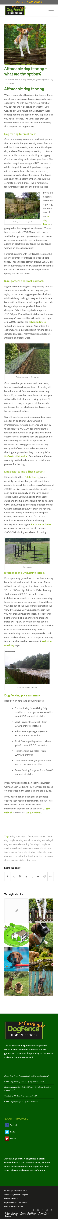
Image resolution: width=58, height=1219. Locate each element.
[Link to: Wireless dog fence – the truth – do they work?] (16, 935)
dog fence (13, 840)
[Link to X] (38, 1210)
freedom (48, 856)
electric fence (17, 852)
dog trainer (28, 848)
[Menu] (50, 11)
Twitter (12, 1132)
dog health (17, 848)
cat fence (28, 836)
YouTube (13, 1139)
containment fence (43, 836)
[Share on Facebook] (7, 876)
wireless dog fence (27, 860)
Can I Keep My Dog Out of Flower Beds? (21, 1101)
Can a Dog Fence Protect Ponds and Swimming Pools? (26, 1076)
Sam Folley (9, 83)
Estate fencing (32, 477)
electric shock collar (33, 852)
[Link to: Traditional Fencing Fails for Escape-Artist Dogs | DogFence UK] (16, 983)
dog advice (27, 79)
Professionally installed (16, 456)
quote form (35, 812)
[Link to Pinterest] (42, 1210)
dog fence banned (27, 840)
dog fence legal (33, 844)
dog (6, 840)
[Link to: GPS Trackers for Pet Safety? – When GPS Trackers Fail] (16, 911)
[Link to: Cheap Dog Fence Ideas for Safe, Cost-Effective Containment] (41, 983)
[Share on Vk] (38, 876)
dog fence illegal (45, 840)
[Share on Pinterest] (20, 876)
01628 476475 (34, 2)
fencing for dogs (36, 856)
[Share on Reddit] (44, 876)
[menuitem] (50, 11)
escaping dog (21, 856)
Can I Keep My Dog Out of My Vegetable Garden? (24, 1081)
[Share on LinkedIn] (26, 876)
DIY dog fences (47, 220)
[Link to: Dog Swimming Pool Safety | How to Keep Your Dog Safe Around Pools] (16, 959)
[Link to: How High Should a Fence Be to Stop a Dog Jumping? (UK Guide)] (41, 911)
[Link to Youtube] (51, 1210)
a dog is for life (16, 836)
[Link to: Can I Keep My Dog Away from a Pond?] (41, 959)
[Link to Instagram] (47, 1210)
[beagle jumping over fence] (25, 44)
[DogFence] (24, 11)
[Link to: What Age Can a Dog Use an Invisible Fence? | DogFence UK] (41, 935)
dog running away (41, 79)
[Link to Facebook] (33, 1210)
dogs (36, 848)
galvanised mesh (37, 321)
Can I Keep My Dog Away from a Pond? (20, 1095)
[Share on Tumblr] (32, 876)
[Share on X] (14, 876)
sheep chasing (11, 860)
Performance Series (41, 524)
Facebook (13, 1125)
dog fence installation (14, 844)
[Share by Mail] (51, 876)
